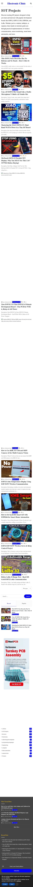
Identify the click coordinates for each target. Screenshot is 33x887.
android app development (8, 739)
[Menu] (2, 4)
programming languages (8, 742)
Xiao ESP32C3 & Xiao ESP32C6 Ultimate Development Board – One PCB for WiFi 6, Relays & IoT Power (16, 306)
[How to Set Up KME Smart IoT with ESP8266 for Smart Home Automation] (16, 502)
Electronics (5, 737)
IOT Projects (5, 731)
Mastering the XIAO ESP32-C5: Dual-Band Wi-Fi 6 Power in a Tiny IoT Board (15, 126)
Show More (16, 827)
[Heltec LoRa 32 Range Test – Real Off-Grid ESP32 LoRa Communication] (16, 564)
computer (4, 748)
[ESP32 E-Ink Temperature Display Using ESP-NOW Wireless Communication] (16, 469)
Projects (4, 756)
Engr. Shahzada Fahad (7, 56)
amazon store (5, 753)
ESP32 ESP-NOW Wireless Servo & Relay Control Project (16, 547)
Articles (4, 728)
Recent (9, 603)
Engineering (5, 745)
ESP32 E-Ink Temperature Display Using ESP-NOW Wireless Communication (16, 482)
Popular (24, 603)
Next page (25, 588)
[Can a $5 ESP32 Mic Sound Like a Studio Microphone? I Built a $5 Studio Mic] (16, 79)
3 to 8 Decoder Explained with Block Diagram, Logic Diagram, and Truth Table (14, 813)
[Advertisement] (16, 708)
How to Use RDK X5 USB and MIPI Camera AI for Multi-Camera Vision (14, 451)
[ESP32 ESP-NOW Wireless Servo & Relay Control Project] (16, 533)
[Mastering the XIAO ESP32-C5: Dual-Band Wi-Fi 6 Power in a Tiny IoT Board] (16, 112)
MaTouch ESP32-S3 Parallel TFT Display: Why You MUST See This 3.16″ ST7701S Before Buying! (15, 160)
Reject (12, 884)
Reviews (4, 734)
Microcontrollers (6, 750)
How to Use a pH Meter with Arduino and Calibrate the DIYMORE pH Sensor (15, 807)
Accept (5, 884)
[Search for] (31, 4)
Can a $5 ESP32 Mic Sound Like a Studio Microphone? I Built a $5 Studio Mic (16, 93)
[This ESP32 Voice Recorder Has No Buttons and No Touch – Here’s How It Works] (16, 45)
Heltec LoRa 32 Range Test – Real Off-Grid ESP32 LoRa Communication (15, 578)
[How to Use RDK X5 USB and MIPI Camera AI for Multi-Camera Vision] (16, 382)
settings (19, 881)
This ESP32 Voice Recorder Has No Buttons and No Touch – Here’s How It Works (15, 60)
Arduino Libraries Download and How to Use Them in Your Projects (15, 820)
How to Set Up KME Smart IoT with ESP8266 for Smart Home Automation (15, 515)
